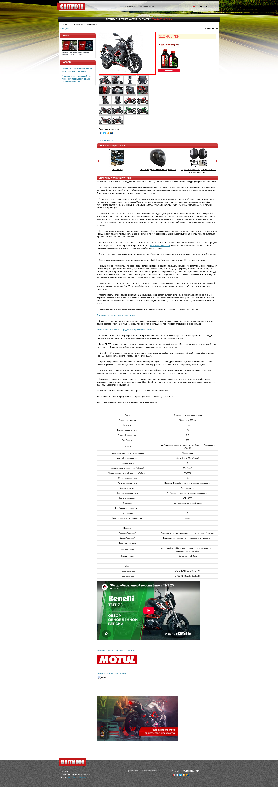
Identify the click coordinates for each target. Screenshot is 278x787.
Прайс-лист (130, 6)
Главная (63, 24)
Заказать (101, 674)
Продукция (74, 24)
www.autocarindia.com (160, 245)
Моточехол (117, 169)
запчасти (115, 674)
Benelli (123, 674)
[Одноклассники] (108, 133)
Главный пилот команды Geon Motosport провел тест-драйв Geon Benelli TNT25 (76, 79)
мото (108, 674)
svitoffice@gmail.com (78, 777)
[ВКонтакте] (101, 133)
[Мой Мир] (111, 133)
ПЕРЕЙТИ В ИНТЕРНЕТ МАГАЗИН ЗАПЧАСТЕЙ (139, 19)
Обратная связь (147, 6)
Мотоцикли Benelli (88, 24)
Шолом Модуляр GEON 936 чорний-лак (158, 169)
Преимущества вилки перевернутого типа (116, 315)
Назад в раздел (106, 140)
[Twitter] (104, 133)
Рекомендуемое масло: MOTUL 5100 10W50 (117, 650)
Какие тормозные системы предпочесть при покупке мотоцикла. (126, 330)
